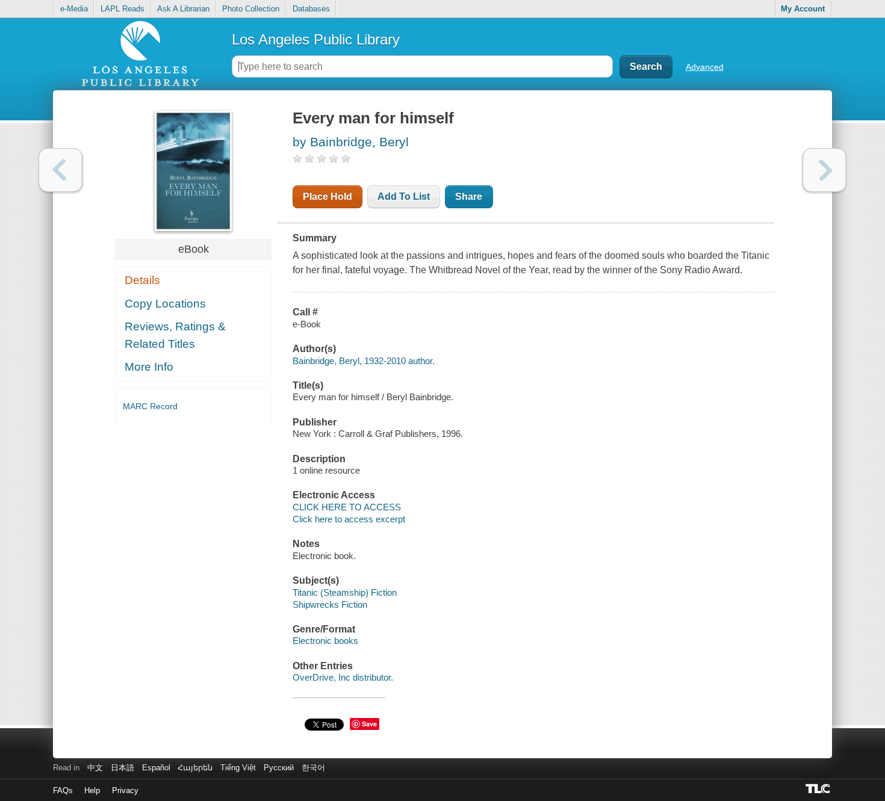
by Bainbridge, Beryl (351, 142)
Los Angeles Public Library (316, 39)
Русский (279, 767)
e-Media (74, 8)
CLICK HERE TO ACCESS (347, 507)
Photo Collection (250, 8)
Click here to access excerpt (349, 519)
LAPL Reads (122, 8)
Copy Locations (165, 303)
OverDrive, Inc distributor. (343, 677)
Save (369, 723)
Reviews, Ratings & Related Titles (175, 335)
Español (156, 767)
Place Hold (327, 196)
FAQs (63, 790)
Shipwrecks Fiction (330, 604)
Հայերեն (195, 767)
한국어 (313, 767)
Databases (311, 8)
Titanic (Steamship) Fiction (345, 592)
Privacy (125, 790)
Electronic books (325, 641)
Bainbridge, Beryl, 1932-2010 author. (364, 361)
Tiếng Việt (238, 767)
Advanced (705, 67)
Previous (60, 170)
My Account (803, 8)
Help (92, 790)
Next (824, 170)
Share (468, 196)
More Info (149, 366)
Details (142, 280)
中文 (95, 767)
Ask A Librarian (183, 8)
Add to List (403, 196)
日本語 (122, 767)
